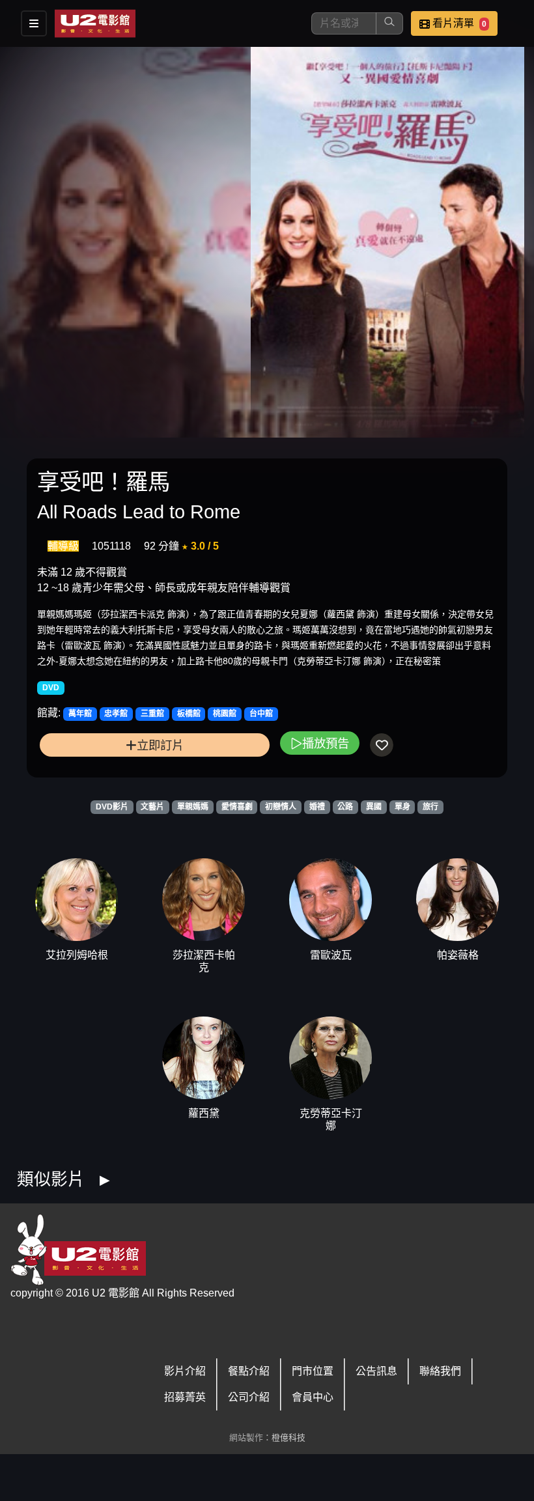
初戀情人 (280, 806)
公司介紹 (249, 1397)
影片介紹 (185, 1371)
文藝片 (152, 806)
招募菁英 (185, 1397)
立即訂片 (160, 745)
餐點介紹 (249, 1371)
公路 (345, 806)
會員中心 (312, 1397)
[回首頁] (95, 23)
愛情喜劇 (237, 806)
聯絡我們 (440, 1371)
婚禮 (317, 806)
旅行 (430, 806)
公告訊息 (376, 1371)
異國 (374, 806)
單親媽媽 (192, 806)
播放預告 (325, 743)
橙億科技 (288, 1437)
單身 (402, 806)
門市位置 (312, 1371)
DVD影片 (112, 806)
